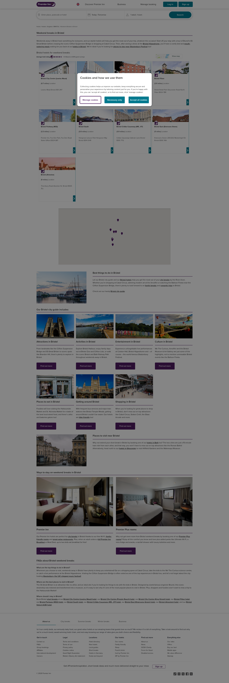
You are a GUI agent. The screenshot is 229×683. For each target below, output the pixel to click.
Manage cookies (90, 100)
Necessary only (114, 100)
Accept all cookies (138, 100)
